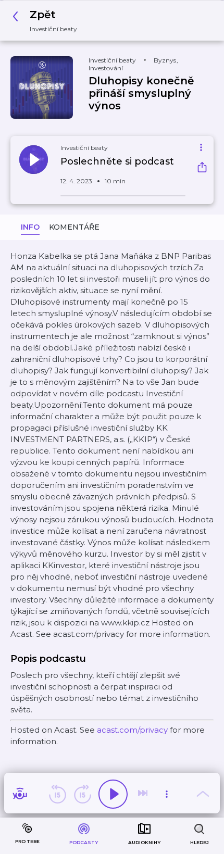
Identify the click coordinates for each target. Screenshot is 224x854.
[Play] (113, 794)
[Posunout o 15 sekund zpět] (57, 794)
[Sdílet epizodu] (202, 168)
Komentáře (74, 227)
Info (30, 227)
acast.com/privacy (132, 730)
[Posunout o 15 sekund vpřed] (82, 794)
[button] (47, 21)
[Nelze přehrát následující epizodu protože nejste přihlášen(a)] (143, 794)
